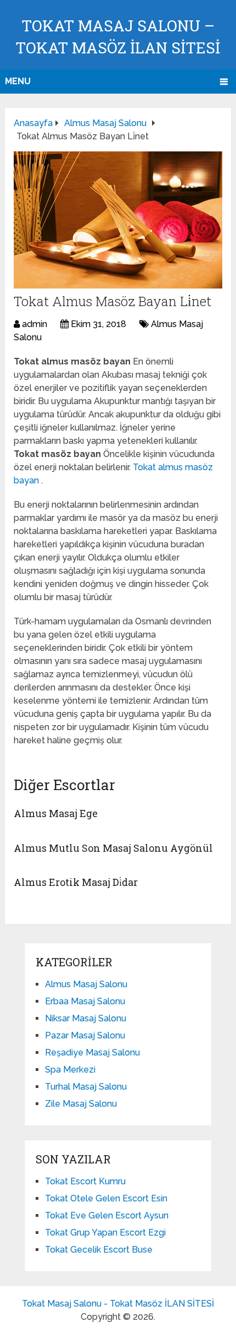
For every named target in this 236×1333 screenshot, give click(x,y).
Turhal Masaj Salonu (86, 1086)
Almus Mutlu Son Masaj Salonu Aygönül (113, 848)
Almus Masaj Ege (56, 813)
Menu (18, 81)
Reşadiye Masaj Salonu (92, 1052)
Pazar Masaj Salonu (85, 1035)
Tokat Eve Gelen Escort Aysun (106, 1215)
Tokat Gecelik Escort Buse (99, 1249)
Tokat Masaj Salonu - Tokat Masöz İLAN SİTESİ (118, 1303)
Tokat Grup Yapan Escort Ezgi (105, 1232)
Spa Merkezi (70, 1069)
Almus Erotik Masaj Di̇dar (76, 882)
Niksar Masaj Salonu (85, 1018)
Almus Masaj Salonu (86, 984)
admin (34, 324)
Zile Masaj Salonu (81, 1103)
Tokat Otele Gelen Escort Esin (106, 1198)
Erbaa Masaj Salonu (85, 1001)
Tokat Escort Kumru (85, 1181)
